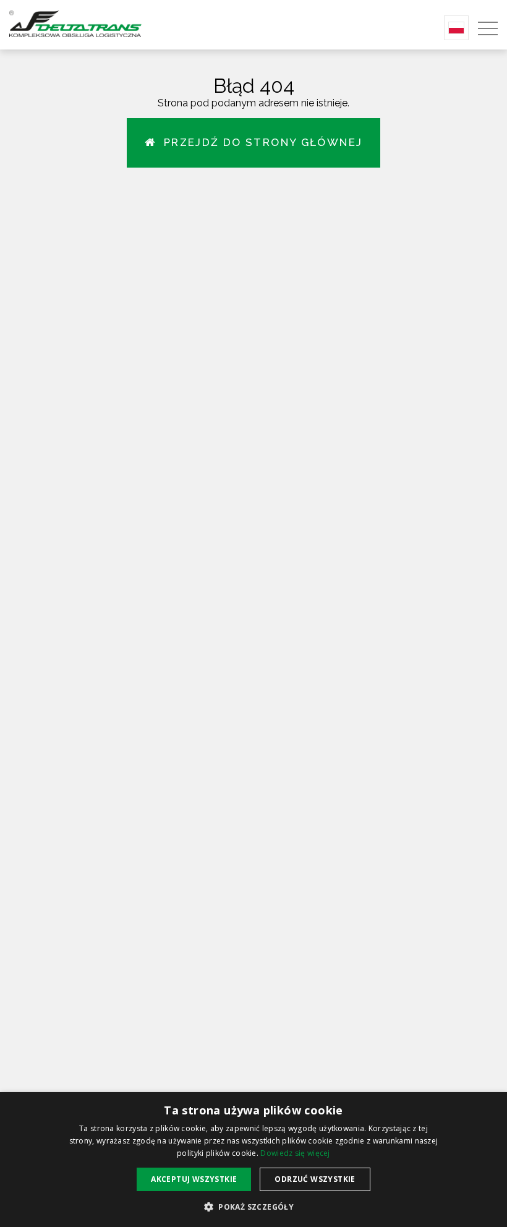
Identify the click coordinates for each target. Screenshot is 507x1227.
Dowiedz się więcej (295, 1153)
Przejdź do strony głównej (259, 142)
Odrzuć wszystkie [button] (315, 1179)
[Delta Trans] (92, 23)
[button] (253, 1206)
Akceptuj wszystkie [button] (194, 1179)
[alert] (253, 1159)
